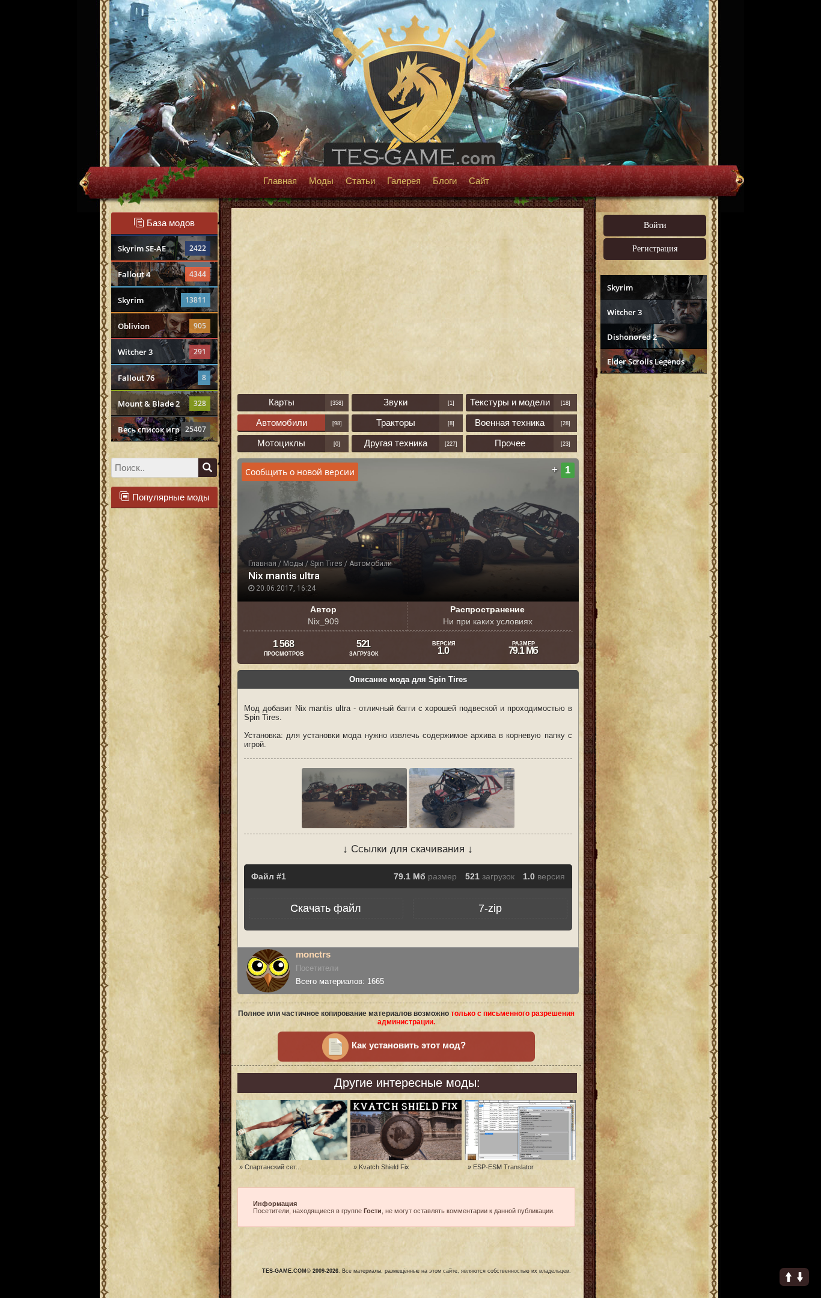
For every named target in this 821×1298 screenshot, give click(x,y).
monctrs (313, 954)
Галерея (404, 181)
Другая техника (395, 443)
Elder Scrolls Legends (646, 361)
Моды (321, 181)
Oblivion (162, 326)
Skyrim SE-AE (162, 248)
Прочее (510, 443)
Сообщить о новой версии (300, 472)
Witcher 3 (162, 351)
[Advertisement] (652, 563)
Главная (280, 181)
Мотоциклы (281, 443)
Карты (282, 402)
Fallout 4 (162, 274)
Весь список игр (162, 429)
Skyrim (162, 300)
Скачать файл (325, 908)
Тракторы (395, 422)
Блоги (445, 181)
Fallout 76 (162, 377)
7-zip (490, 908)
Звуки (395, 402)
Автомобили (281, 422)
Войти (655, 225)
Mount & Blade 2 (162, 403)
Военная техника (510, 422)
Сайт (479, 181)
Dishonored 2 (632, 336)
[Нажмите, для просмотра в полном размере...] (355, 825)
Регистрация (654, 248)
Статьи (360, 181)
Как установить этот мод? (409, 1045)
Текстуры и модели (510, 402)
